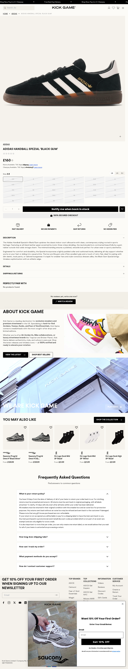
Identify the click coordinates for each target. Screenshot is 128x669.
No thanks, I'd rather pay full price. (101, 648)
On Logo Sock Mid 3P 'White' (88, 457)
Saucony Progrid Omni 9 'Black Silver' (11, 457)
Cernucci (72, 587)
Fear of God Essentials (74, 592)
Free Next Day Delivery (43, 2)
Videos (101, 583)
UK (112, 173)
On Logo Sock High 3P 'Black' (114, 457)
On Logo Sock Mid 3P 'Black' (62, 457)
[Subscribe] (56, 595)
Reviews (101, 587)
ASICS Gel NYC (87, 593)
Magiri (71, 598)
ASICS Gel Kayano (87, 587)
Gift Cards (102, 598)
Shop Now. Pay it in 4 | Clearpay (83, 2)
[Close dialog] (122, 604)
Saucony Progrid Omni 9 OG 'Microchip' (36, 457)
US (117, 173)
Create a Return (116, 591)
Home (5, 14)
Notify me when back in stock (70, 209)
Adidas (14, 14)
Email (81, 629)
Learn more (33, 165)
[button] (118, 7)
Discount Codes (102, 592)
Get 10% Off (101, 641)
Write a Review (67, 302)
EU (122, 173)
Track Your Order (117, 597)
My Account (117, 586)
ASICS (71, 583)
